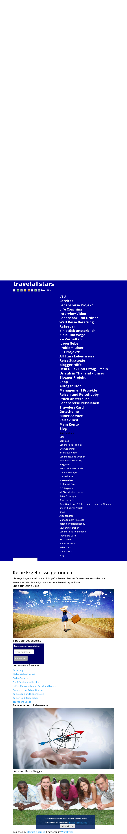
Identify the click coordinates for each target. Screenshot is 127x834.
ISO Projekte (69, 352)
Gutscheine (69, 411)
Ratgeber (67, 326)
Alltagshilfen (70, 386)
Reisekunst (68, 420)
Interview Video (72, 313)
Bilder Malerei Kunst (24, 674)
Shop (63, 382)
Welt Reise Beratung (76, 322)
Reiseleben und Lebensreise (28, 693)
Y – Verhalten (70, 339)
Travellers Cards (22, 701)
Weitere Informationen (78, 822)
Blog (63, 428)
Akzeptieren (67, 826)
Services (66, 301)
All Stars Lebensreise (76, 356)
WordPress (67, 831)
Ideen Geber (69, 343)
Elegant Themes (36, 831)
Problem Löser (71, 348)
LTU (62, 296)
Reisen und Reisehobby (79, 394)
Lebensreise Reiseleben (79, 403)
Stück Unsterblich (74, 399)
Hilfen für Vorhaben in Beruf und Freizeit (35, 685)
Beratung (18, 670)
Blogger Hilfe (70, 365)
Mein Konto (69, 424)
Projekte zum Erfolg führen (28, 690)
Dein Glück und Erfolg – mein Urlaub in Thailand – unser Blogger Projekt (83, 373)
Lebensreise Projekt (76, 305)
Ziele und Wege (72, 335)
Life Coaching (70, 309)
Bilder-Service (71, 416)
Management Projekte (78, 390)
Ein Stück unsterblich (77, 330)
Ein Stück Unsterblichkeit (26, 682)
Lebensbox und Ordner (78, 318)
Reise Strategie (72, 360)
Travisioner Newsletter (27, 646)
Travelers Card (71, 407)
